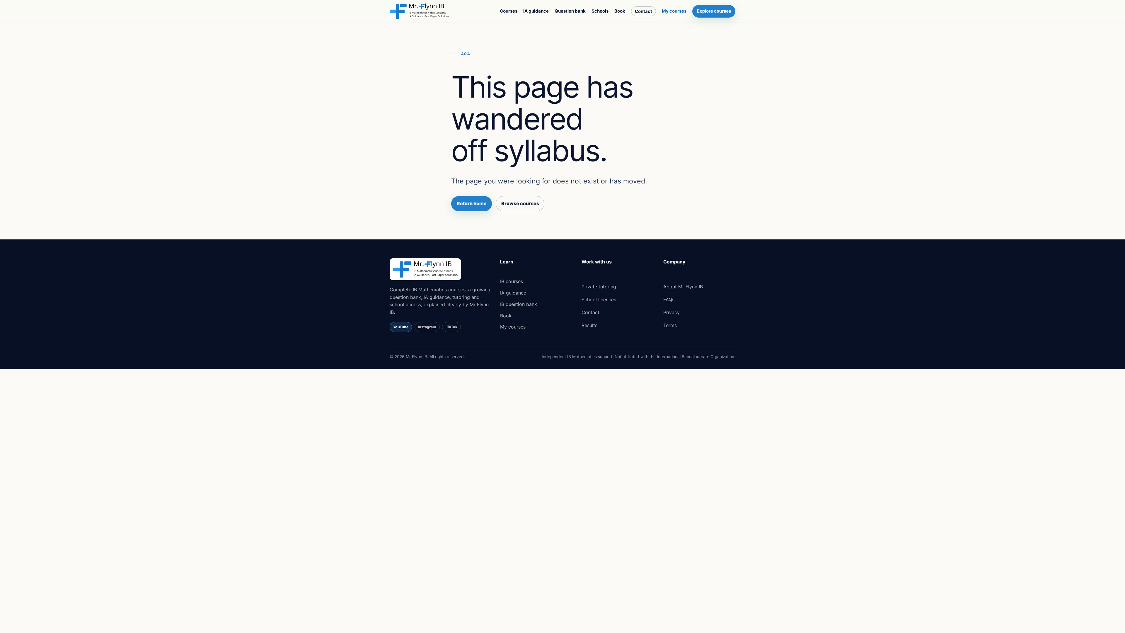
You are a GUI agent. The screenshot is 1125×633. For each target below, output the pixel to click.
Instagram (427, 327)
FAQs (668, 299)
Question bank (570, 11)
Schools (600, 11)
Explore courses (714, 11)
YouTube (400, 327)
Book (619, 11)
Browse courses (520, 203)
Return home (472, 203)
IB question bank (518, 304)
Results (589, 325)
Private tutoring (599, 287)
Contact (643, 11)
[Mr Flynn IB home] (420, 11)
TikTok (451, 327)
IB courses (511, 281)
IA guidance (536, 11)
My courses (674, 11)
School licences (599, 299)
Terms (670, 325)
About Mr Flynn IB (683, 287)
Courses (508, 11)
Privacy (671, 312)
